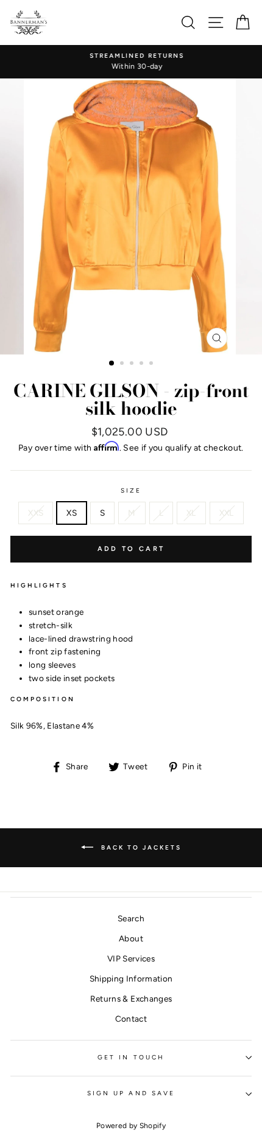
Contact (131, 1018)
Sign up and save (131, 1093)
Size (131, 490)
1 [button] (112, 364)
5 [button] (152, 364)
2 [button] (123, 364)
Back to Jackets (140, 847)
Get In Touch (131, 1057)
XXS (35, 513)
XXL (226, 513)
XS (71, 513)
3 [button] (133, 364)
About (131, 938)
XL (191, 513)
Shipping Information (131, 978)
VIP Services (131, 958)
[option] (131, 62)
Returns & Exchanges (131, 998)
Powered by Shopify (131, 1125)
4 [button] (143, 364)
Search (131, 918)
